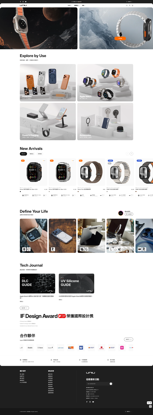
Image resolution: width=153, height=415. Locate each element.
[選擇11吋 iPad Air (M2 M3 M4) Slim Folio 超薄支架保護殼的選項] (82, 249)
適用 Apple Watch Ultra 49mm (26, 187)
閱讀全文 (21, 301)
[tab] (23, 154)
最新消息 (50, 374)
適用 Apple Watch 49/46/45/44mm (84, 187)
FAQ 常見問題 (23, 382)
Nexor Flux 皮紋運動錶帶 (84, 189)
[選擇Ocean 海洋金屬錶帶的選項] (29, 249)
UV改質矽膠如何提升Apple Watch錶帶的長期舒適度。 (76, 296)
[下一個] (125, 44)
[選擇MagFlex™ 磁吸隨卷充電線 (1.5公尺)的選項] (115, 249)
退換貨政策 (51, 388)
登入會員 (22, 374)
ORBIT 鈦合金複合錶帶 (112, 189)
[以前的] (28, 44)
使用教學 (50, 380)
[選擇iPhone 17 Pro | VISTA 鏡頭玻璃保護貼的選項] (140, 249)
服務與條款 (51, 392)
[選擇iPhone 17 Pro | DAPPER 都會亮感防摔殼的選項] (144, 249)
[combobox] (129, 1)
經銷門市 (22, 376)
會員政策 (50, 382)
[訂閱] (111, 384)
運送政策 (50, 384)
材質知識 (50, 378)
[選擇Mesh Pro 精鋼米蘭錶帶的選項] (120, 249)
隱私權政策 (51, 390)
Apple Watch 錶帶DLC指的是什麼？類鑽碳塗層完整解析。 (37, 297)
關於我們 (22, 378)
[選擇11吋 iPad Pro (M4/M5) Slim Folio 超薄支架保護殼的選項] (86, 249)
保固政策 (50, 386)
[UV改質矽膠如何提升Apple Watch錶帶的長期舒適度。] (76, 283)
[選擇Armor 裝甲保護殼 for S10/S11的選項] (24, 249)
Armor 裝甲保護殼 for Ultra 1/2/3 (28, 189)
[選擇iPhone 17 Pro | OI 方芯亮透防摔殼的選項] (53, 249)
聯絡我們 (22, 380)
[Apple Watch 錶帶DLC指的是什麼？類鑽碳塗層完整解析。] (37, 283)
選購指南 (50, 376)
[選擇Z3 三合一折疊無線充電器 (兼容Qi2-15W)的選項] (111, 249)
